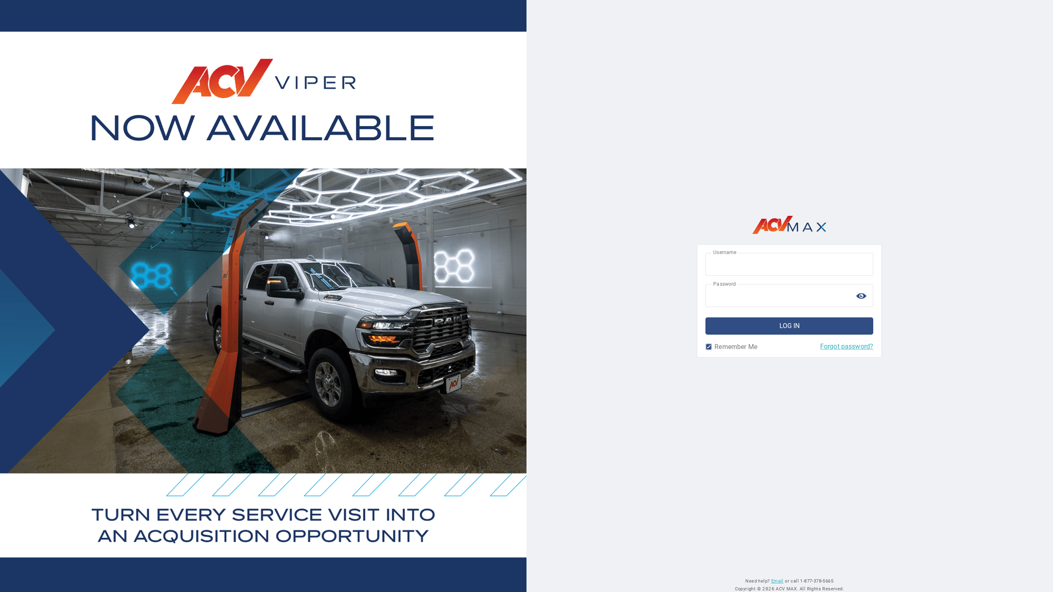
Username (724, 252)
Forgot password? (846, 346)
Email (777, 581)
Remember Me (709, 347)
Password (724, 284)
